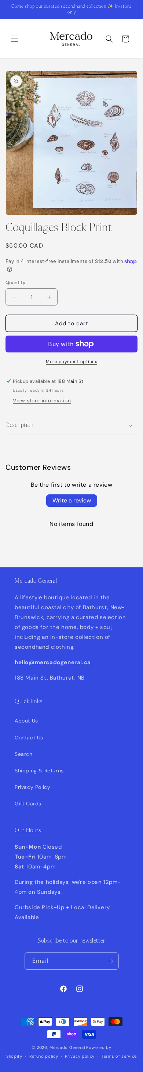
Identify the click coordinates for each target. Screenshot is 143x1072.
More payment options (71, 362)
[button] (15, 39)
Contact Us (29, 737)
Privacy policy (80, 1056)
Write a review (71, 500)
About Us (26, 720)
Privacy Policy (32, 787)
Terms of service (119, 1056)
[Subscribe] (110, 961)
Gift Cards (28, 803)
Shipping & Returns (39, 770)
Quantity (15, 282)
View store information (42, 400)
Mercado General (68, 1047)
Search (24, 754)
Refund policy (43, 1056)
